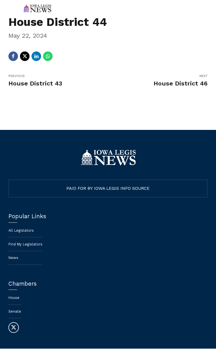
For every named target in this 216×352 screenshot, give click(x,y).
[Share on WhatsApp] (48, 56)
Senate (14, 311)
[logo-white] (108, 158)
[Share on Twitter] (25, 56)
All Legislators (21, 230)
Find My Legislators (25, 244)
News (13, 258)
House (13, 297)
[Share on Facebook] (13, 56)
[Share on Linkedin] (36, 56)
